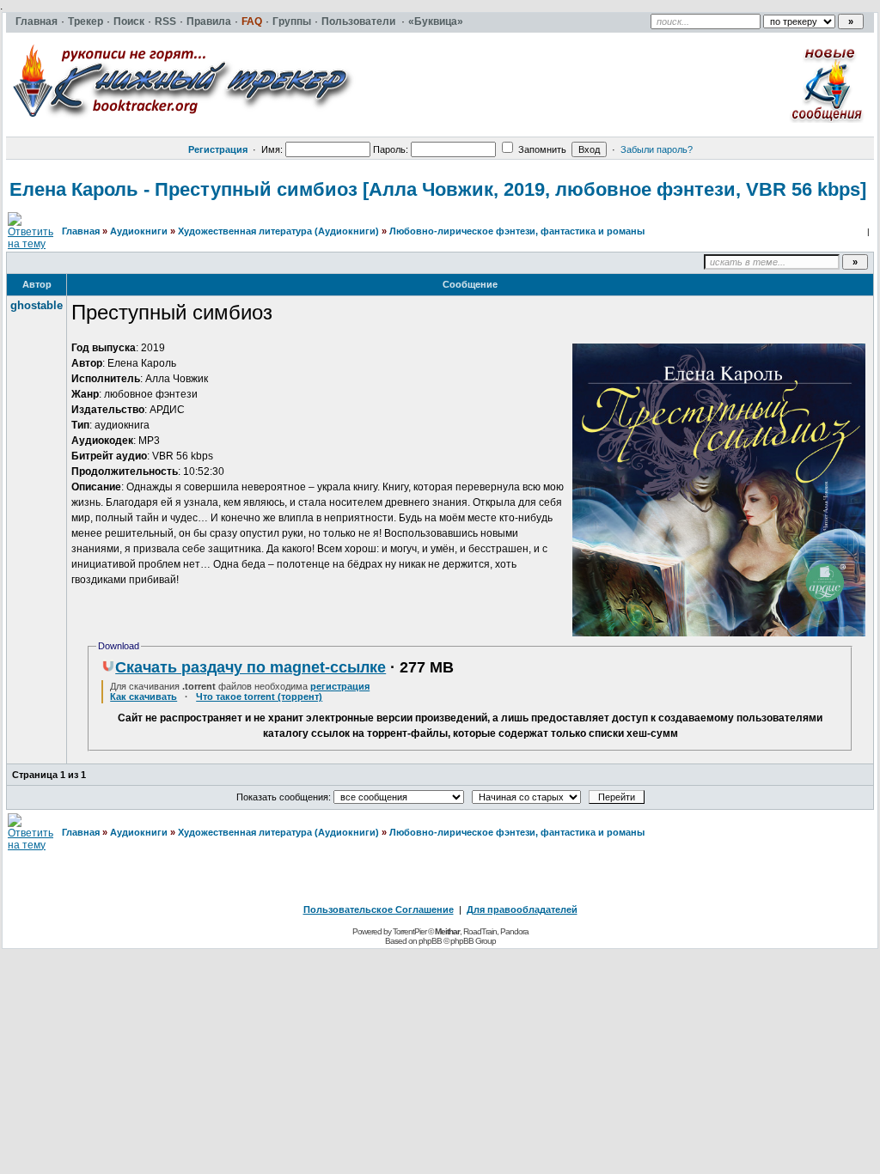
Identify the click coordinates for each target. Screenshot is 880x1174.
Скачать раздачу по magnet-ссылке (250, 667)
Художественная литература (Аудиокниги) (278, 231)
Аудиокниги (139, 231)
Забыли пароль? (656, 149)
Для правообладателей (522, 909)
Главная (81, 231)
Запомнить (541, 149)
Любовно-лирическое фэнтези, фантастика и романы (517, 231)
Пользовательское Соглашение (378, 909)
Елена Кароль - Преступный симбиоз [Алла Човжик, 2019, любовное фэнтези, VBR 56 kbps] (437, 189)
